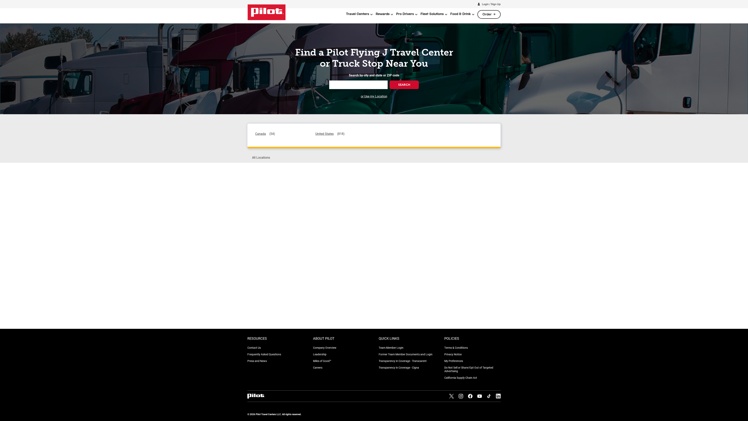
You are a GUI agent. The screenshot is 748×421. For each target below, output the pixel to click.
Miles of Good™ (322, 361)
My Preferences (453, 361)
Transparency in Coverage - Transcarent (403, 361)
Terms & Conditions (456, 347)
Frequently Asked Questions (264, 354)
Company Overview (324, 347)
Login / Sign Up (491, 4)
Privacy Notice (453, 354)
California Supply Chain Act (460, 377)
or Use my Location (374, 96)
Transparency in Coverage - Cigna (399, 367)
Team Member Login (391, 347)
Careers (317, 367)
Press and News (257, 361)
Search (404, 85)
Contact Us (254, 347)
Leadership (319, 354)
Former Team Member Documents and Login (405, 354)
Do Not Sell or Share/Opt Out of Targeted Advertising (468, 369)
